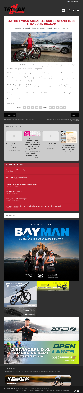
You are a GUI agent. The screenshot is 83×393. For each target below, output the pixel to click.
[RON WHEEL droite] (53, 290)
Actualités (50, 28)
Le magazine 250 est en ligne (16, 199)
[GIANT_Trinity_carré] (20, 306)
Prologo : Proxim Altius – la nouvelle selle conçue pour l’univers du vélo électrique (34, 206)
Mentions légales (26, 388)
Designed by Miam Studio (44, 388)
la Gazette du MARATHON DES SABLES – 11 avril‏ (68, 147)
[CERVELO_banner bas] (38, 385)
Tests (24, 391)
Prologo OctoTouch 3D (14, 192)
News (55, 28)
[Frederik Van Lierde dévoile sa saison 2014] (14, 136)
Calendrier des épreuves (50, 391)
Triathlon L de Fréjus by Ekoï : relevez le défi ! (22, 184)
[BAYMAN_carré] (41, 280)
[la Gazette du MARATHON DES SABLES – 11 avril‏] (69, 137)
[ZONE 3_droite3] (41, 339)
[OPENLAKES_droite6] (41, 363)
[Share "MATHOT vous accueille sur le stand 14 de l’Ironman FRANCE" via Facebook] (25, 108)
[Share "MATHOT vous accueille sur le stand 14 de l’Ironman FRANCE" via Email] (41, 108)
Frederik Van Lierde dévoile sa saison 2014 (14, 145)
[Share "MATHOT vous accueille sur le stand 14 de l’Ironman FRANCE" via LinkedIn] (37, 108)
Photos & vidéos (34, 391)
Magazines (65, 391)
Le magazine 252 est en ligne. (16, 170)
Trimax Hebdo (26, 28)
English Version (74, 1)
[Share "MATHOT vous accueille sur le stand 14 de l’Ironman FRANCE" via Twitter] (29, 108)
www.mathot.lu (11, 103)
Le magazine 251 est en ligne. (16, 177)
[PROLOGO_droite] (20, 316)
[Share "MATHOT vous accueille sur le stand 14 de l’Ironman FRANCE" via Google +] (33, 108)
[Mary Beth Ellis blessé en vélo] (51, 136)
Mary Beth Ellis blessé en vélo (51, 145)
